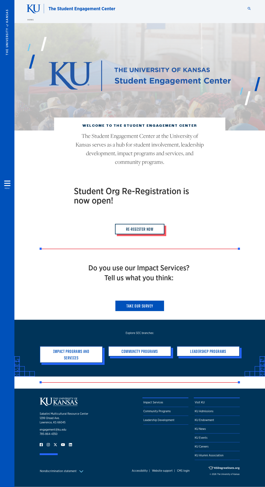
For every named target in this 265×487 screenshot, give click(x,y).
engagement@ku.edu (53, 429)
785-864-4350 (49, 434)
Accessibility (140, 471)
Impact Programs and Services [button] (71, 354)
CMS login (183, 471)
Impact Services (153, 402)
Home (30, 19)
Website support (162, 471)
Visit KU (200, 402)
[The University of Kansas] (59, 404)
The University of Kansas (228, 474)
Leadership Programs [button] (208, 351)
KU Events (201, 438)
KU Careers (202, 446)
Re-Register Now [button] (139, 229)
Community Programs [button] (140, 351)
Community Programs (157, 411)
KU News (200, 429)
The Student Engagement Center (81, 8)
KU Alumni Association (209, 455)
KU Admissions (204, 411)
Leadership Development (159, 420)
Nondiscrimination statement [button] (58, 471)
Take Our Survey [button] (139, 306)
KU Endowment (204, 420)
